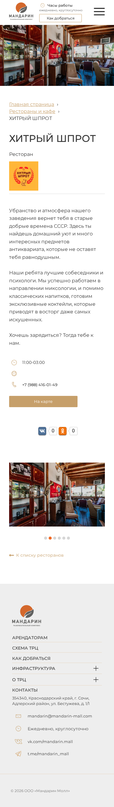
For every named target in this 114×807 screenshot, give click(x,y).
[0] (42, 431)
